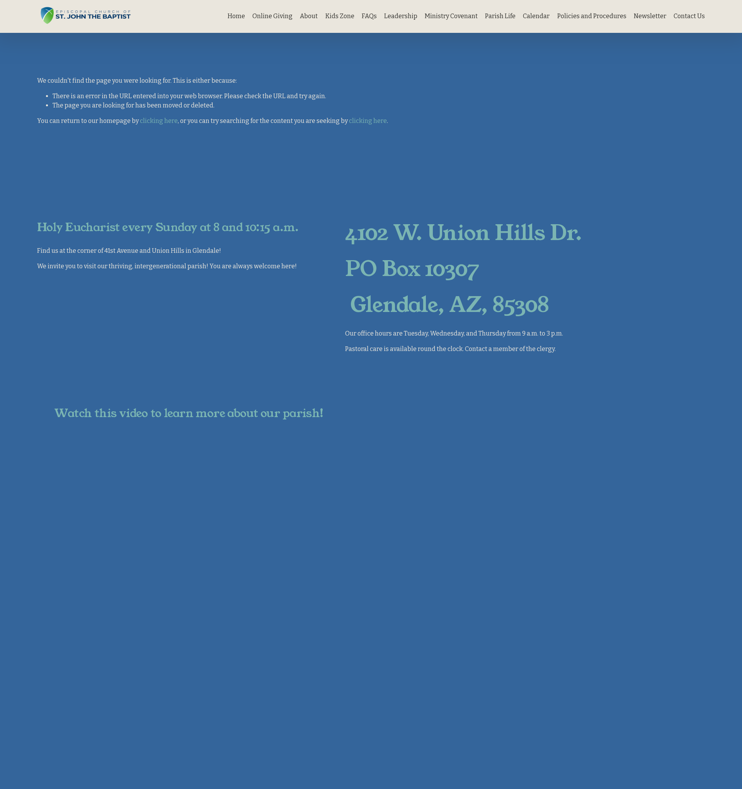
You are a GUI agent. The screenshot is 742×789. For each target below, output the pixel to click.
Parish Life (500, 16)
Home (236, 16)
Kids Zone (339, 16)
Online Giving (272, 16)
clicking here (159, 120)
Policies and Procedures (591, 16)
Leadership (400, 16)
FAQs (369, 16)
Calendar (536, 16)
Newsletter (650, 16)
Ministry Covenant (451, 16)
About (309, 16)
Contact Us (689, 16)
